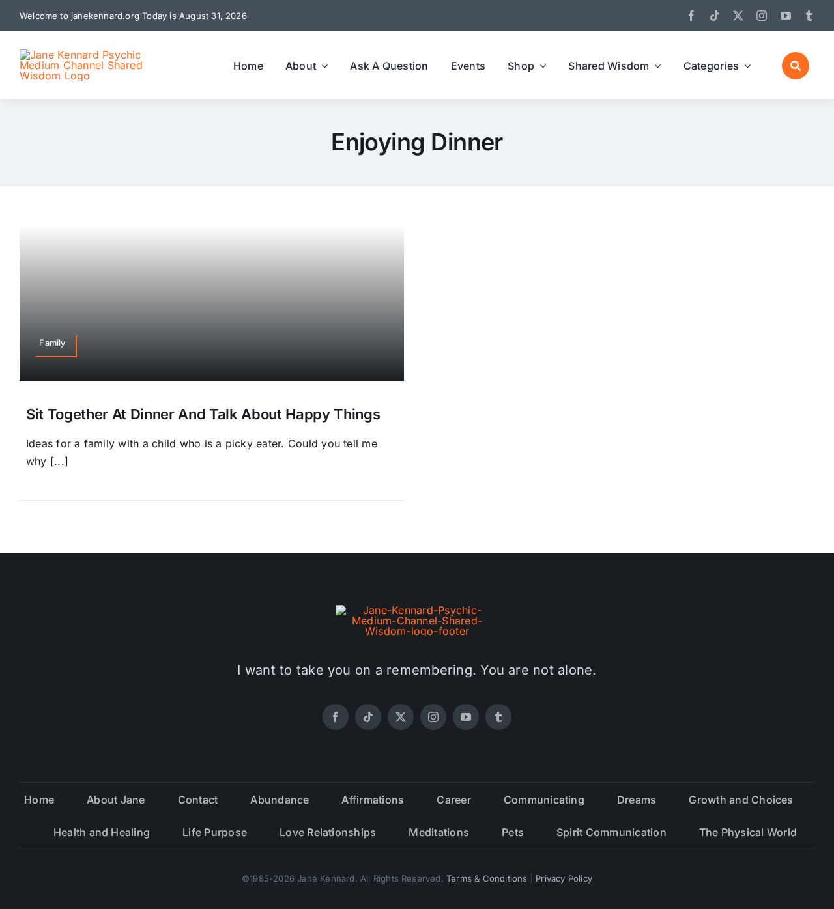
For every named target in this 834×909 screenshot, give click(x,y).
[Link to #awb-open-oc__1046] (795, 65)
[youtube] (786, 15)
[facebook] (691, 15)
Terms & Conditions (487, 878)
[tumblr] (809, 15)
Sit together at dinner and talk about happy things (203, 414)
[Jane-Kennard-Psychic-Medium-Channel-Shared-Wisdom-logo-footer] (417, 610)
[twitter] (738, 15)
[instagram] (761, 15)
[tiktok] (715, 15)
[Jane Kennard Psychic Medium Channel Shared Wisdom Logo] (88, 54)
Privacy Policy (564, 878)
